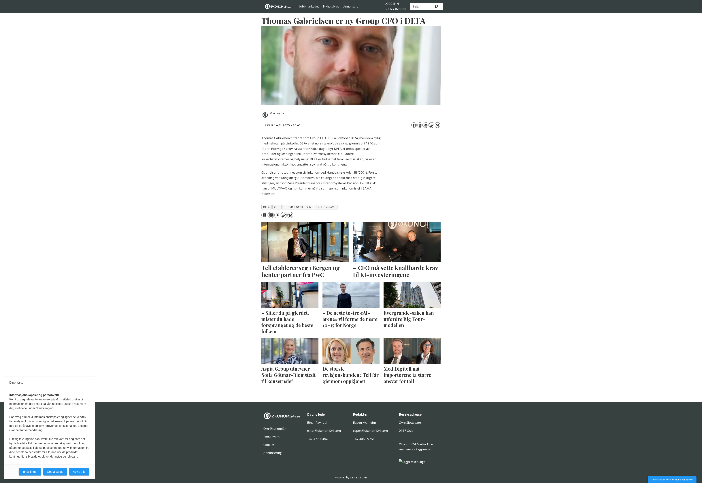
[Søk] (436, 6)
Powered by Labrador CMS (351, 477)
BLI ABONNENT (396, 9)
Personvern (271, 436)
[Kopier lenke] (431, 125)
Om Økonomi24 (274, 428)
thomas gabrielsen (297, 207)
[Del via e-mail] (426, 125)
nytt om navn (326, 207)
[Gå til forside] (278, 6)
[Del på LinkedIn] (420, 125)
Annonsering (272, 453)
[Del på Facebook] (414, 125)
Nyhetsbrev (331, 6)
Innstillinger (29, 471)
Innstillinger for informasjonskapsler (672, 479)
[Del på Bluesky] (437, 125)
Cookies (269, 445)
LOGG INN (392, 4)
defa (266, 207)
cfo (277, 207)
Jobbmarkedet (309, 6)
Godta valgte (55, 471)
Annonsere (350, 6)
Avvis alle (79, 471)
